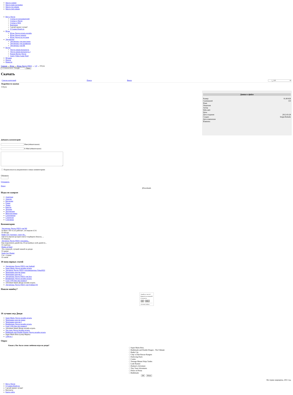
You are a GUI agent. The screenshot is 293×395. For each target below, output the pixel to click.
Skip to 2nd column (12, 9)
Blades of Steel (6, 247)
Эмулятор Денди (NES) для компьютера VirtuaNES (25, 270)
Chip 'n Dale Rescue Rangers (141, 355)
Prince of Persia (136, 371)
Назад (3, 186)
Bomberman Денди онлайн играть (18, 279)
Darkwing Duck (136, 357)
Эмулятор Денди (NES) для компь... (15, 241)
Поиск (89, 80)
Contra (133, 359)
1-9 (36, 66)
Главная (4, 66)
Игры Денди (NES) (24, 66)
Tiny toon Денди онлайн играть (17, 330)
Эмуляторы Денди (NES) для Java (18, 276)
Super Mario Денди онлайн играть (18, 268)
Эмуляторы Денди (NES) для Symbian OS (21, 285)
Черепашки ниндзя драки (15, 272)
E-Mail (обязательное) (32, 149)
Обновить (5, 176)
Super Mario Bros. (137, 348)
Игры (12, 66)
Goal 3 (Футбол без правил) (16, 281)
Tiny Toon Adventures (139, 368)
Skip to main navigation (14, 5)
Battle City (134, 352)
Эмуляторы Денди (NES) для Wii (14, 228)
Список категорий (9, 80)
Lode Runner (135, 364)
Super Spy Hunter (8, 253)
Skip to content (10, 3)
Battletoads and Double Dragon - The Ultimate (148, 350)
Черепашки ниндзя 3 (13, 274)
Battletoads (135, 373)
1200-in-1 (9, 336)
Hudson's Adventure (138, 366)
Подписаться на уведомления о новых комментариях (24, 170)
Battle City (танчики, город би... (13, 235)
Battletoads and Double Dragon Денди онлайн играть (25, 332)
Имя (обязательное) (31, 144)
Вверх (129, 80)
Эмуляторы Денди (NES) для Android (20, 266)
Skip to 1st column (12, 7)
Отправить (5, 182)
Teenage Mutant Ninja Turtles (141, 361)
